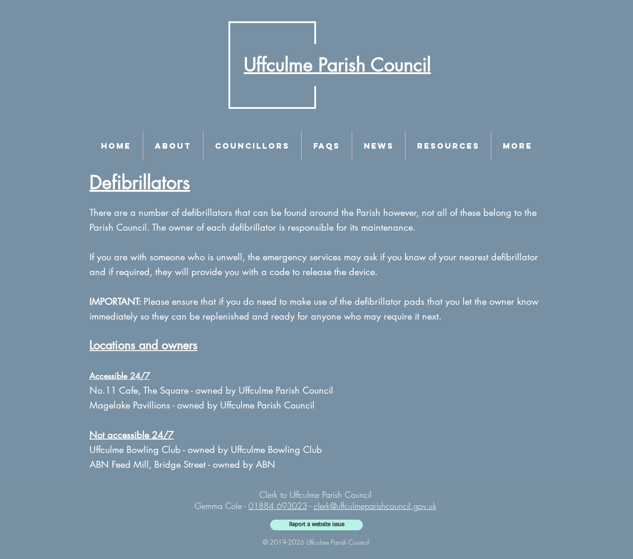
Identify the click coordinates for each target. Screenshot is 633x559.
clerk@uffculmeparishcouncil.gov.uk (375, 505)
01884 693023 (277, 505)
